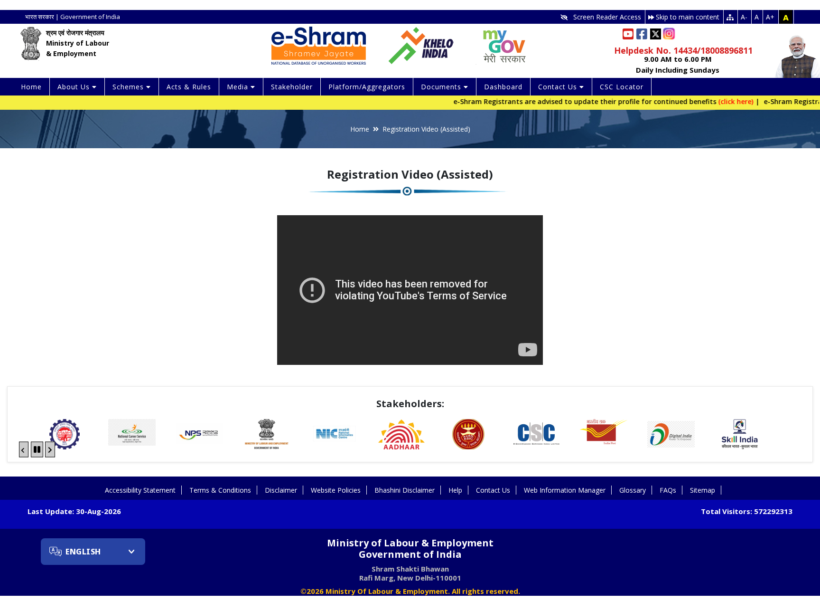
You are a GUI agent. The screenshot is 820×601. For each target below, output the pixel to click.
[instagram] (671, 31)
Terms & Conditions (220, 490)
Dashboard (503, 86)
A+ (770, 16)
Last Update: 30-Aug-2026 (74, 511)
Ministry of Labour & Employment (410, 548)
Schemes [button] (129, 86)
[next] (50, 449)
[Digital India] (603, 434)
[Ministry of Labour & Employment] (199, 434)
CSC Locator (621, 86)
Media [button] (239, 86)
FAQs (668, 490)
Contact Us (493, 490)
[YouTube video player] (410, 290)
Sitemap (702, 490)
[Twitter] (655, 33)
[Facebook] (641, 34)
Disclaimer (281, 490)
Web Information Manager (565, 490)
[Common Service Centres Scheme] (469, 434)
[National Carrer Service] (64, 432)
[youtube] (628, 34)
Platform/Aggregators (366, 86)
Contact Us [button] (558, 86)
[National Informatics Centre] (266, 434)
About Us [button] (74, 86)
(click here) (718, 101)
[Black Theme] (786, 17)
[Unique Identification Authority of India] (334, 434)
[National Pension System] (132, 434)
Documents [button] (442, 86)
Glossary (632, 490)
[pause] (37, 449)
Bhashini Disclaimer (404, 490)
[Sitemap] (730, 17)
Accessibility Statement (140, 490)
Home (31, 86)
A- (744, 16)
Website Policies (336, 490)
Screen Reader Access (604, 16)
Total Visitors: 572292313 (746, 511)
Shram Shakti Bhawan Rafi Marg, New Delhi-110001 (410, 573)
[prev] (23, 449)
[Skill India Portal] (671, 434)
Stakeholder (292, 86)
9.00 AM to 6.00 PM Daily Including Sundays (677, 64)
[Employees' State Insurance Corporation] (401, 434)
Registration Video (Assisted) (426, 129)
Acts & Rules (189, 86)
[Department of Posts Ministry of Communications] (536, 431)
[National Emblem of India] (30, 43)
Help (455, 490)
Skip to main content (686, 16)
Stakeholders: (410, 404)
